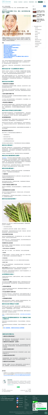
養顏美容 (36, 36)
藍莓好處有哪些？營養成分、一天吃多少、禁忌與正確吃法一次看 (41, 15)
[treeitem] (39, 26)
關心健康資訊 (21, 398)
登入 (44, 1)
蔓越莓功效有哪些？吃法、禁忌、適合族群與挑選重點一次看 (41, 20)
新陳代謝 (36, 34)
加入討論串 (20, 404)
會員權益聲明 (3, 400)
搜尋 (44, 6)
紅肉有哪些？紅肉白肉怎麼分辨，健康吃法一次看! (41, 11)
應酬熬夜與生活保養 (38, 39)
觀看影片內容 (21, 406)
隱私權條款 (7, 400)
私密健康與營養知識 (38, 43)
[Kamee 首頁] (6, 2)
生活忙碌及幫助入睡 (38, 29)
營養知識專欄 (7, 6)
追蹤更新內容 (21, 400)
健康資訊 (36, 46)
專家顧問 (26, 402)
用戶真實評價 (27, 405)
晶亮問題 (36, 27)
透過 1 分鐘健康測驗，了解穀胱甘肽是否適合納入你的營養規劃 (13, 327)
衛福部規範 (5, 157)
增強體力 (36, 31)
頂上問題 (36, 38)
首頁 (3, 6)
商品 (25, 401)
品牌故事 (26, 399)
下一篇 (29, 389)
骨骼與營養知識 (37, 41)
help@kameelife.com (36, 399)
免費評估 (40, 1)
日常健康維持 (37, 44)
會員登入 (26, 408)
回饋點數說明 (11, 400)
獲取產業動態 (21, 402)
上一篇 (4, 389)
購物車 (26, 407)
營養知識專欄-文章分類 (37, 26)
